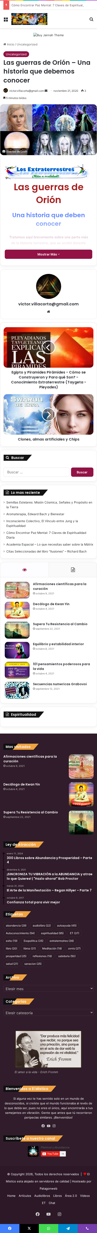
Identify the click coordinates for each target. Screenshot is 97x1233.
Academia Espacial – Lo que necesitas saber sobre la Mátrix (49, 544)
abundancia (16, 925)
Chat (52, 1203)
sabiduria (67, 956)
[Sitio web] (48, 311)
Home (11, 1195)
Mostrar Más (47, 254)
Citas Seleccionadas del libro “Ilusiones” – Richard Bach (46, 551)
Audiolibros (42, 1195)
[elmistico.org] (29, 19)
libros (29, 948)
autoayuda (66, 925)
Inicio (10, 44)
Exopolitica (33, 940)
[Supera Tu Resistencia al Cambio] (17, 630)
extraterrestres (62, 940)
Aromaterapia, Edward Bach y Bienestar (35, 514)
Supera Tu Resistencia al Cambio (60, 624)
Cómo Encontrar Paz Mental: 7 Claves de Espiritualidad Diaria (54, 5)
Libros (57, 1195)
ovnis (74, 948)
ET (74, 933)
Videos (85, 1195)
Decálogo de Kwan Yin (51, 604)
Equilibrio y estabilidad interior (58, 644)
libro (11, 948)
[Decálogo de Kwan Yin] (17, 610)
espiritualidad (52, 933)
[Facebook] (43, 1126)
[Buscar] (91, 21)
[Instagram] (54, 1126)
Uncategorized (27, 44)
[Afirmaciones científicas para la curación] (17, 590)
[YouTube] (48, 1126)
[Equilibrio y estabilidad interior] (17, 650)
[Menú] (5, 21)
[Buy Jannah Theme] (48, 35)
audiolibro (42, 925)
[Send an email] (46, 90)
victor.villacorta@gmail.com (48, 304)
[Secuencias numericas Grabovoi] (17, 690)
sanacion (33, 963)
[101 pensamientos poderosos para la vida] (17, 670)
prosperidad (16, 956)
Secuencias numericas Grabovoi (60, 684)
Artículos (25, 1195)
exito (11, 940)
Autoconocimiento (20, 933)
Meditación (52, 948)
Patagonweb (48, 1188)
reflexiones (42, 956)
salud (12, 963)
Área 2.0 (71, 1195)
